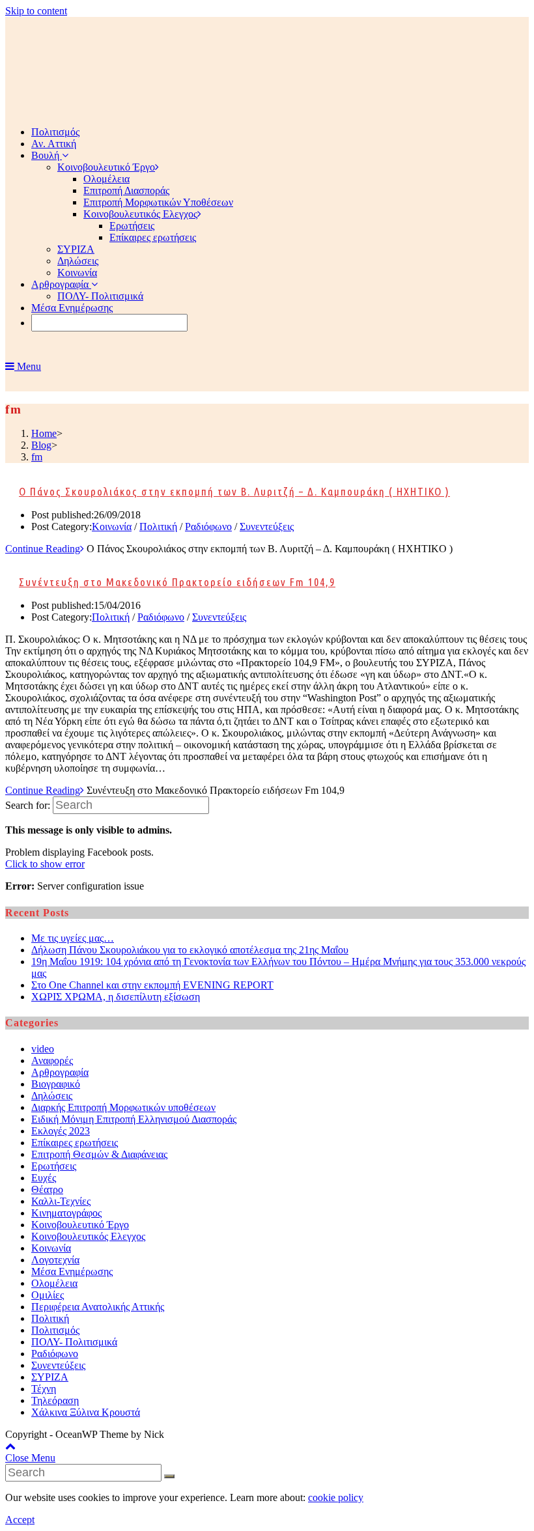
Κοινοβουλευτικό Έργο (80, 1224)
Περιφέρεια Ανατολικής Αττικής (97, 1306)
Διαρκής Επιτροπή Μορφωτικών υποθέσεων (123, 1107)
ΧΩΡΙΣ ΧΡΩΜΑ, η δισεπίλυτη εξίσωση (115, 996)
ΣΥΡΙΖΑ (49, 1377)
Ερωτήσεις (53, 1166)
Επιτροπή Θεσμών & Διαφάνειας (99, 1154)
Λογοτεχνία (55, 1259)
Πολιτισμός (55, 1330)
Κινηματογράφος (66, 1212)
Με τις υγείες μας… (72, 938)
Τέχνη (43, 1388)
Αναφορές (52, 1060)
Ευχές (43, 1177)
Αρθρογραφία (60, 1072)
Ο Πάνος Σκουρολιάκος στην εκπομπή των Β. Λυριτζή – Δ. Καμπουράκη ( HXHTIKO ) (234, 491)
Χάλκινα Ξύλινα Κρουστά (85, 1412)
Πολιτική (158, 526)
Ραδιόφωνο (208, 526)
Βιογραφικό (55, 1083)
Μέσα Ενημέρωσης (72, 1271)
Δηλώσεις (51, 1095)
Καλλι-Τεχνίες (61, 1201)
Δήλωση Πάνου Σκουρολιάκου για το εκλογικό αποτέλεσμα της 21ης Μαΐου (189, 949)
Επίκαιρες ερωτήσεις (74, 1142)
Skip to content (36, 10)
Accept (20, 1519)
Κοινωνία (112, 526)
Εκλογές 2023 (60, 1130)
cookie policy (335, 1497)
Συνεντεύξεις (267, 526)
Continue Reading (42, 548)
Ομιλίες (47, 1294)
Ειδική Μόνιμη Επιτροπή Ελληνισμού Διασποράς (133, 1119)
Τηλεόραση (55, 1400)
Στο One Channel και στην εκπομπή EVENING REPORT (152, 984)
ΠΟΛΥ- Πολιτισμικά (74, 1341)
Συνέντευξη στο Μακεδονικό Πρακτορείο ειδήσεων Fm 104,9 (177, 582)
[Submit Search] (169, 1476)
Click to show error (45, 863)
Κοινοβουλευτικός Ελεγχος (88, 1236)
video (42, 1048)
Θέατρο (47, 1189)
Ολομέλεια (54, 1283)
